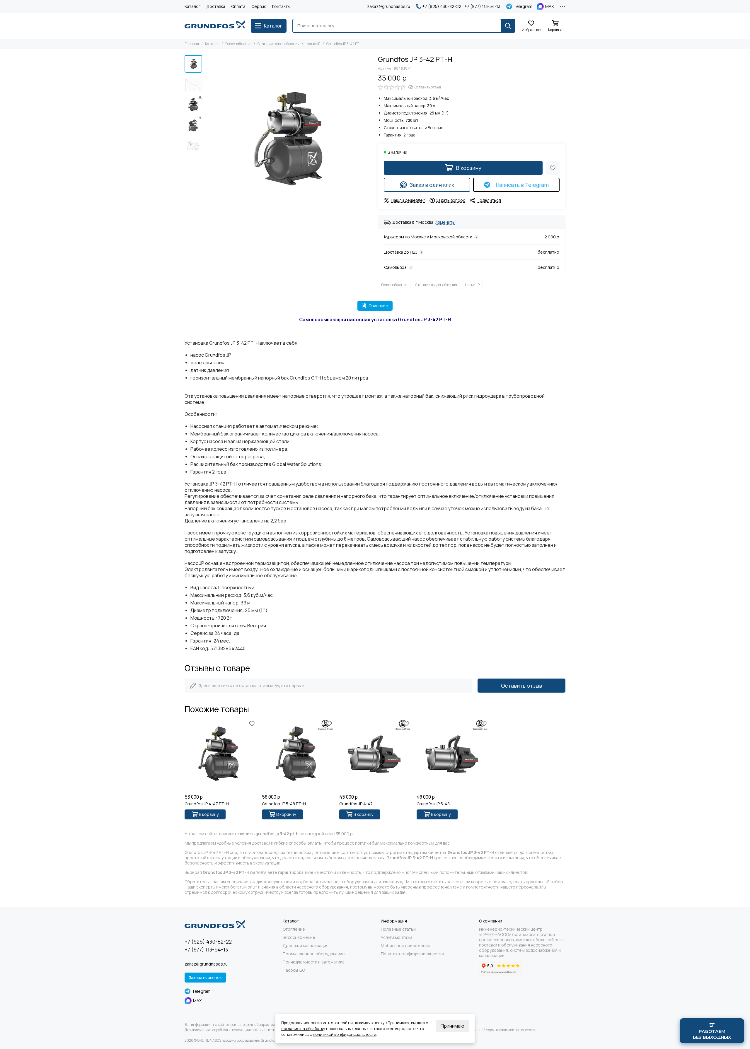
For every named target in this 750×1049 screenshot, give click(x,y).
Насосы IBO (294, 970)
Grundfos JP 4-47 (356, 804)
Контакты (281, 6)
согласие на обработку (303, 1028)
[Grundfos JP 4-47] (375, 755)
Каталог (192, 6)
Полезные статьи (398, 929)
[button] (208, 138)
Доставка (215, 6)
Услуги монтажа (396, 937)
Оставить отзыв (521, 685)
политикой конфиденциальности (344, 1034)
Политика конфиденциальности (412, 953)
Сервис (258, 6)
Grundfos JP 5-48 (433, 804)
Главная (192, 43)
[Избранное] (553, 168)
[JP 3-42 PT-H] (288, 138)
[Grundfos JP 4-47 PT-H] (220, 755)
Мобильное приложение (405, 945)
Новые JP (313, 43)
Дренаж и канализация (305, 945)
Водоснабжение (238, 43)
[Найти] (508, 26)
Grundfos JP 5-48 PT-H (284, 804)
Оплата (238, 6)
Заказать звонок (205, 977)
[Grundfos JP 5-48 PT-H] (297, 755)
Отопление (294, 929)
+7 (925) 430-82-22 (441, 6)
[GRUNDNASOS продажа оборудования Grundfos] (215, 26)
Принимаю (452, 1026)
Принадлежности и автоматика (314, 962)
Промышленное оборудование (314, 953)
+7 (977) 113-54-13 (482, 6)
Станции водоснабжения (278, 43)
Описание (378, 305)
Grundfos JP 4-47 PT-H (207, 804)
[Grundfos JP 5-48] (452, 755)
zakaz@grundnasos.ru (388, 6)
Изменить (445, 222)
